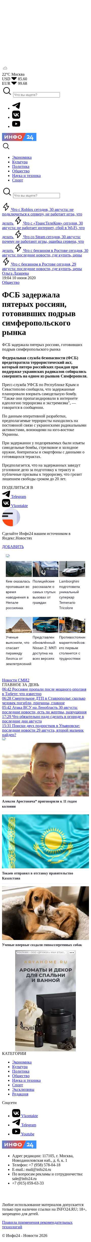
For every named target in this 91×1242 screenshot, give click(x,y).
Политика (20, 1071)
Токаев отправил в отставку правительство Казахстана (37, 875)
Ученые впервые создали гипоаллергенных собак (42, 945)
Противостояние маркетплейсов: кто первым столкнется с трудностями (72, 647)
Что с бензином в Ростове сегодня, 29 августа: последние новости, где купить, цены (42, 266)
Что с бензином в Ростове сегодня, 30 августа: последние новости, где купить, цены (45, 252)
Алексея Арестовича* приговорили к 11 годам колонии (39, 803)
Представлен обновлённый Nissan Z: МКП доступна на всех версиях (44, 647)
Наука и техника (26, 1080)
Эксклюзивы (23, 1089)
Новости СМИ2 (15, 680)
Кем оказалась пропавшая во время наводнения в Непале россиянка (18, 594)
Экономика (22, 1062)
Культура (20, 1067)
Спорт (17, 1085)
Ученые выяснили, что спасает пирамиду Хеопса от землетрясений (18, 650)
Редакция (20, 1094)
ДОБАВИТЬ (13, 547)
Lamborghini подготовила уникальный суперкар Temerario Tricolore (69, 594)
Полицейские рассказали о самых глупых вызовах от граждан (44, 592)
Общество (10, 282)
